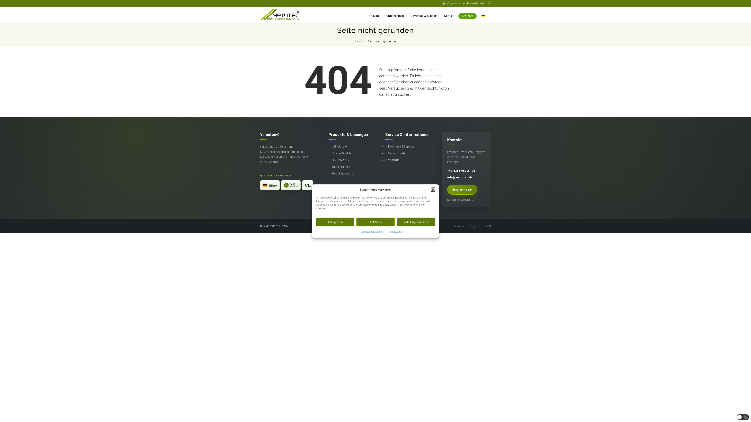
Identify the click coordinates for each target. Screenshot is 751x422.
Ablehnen (376, 222)
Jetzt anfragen (462, 189)
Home (359, 41)
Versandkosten (397, 153)
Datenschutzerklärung (372, 231)
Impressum (396, 231)
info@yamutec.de (455, 3)
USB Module (339, 146)
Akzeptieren (335, 222)
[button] (433, 190)
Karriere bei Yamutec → (460, 199)
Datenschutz (460, 226)
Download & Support (401, 146)
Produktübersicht (342, 173)
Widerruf (393, 160)
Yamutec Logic (340, 166)
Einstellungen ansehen (416, 222)
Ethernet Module (341, 153)
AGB (488, 226)
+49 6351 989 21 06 (480, 3)
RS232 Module (340, 160)
